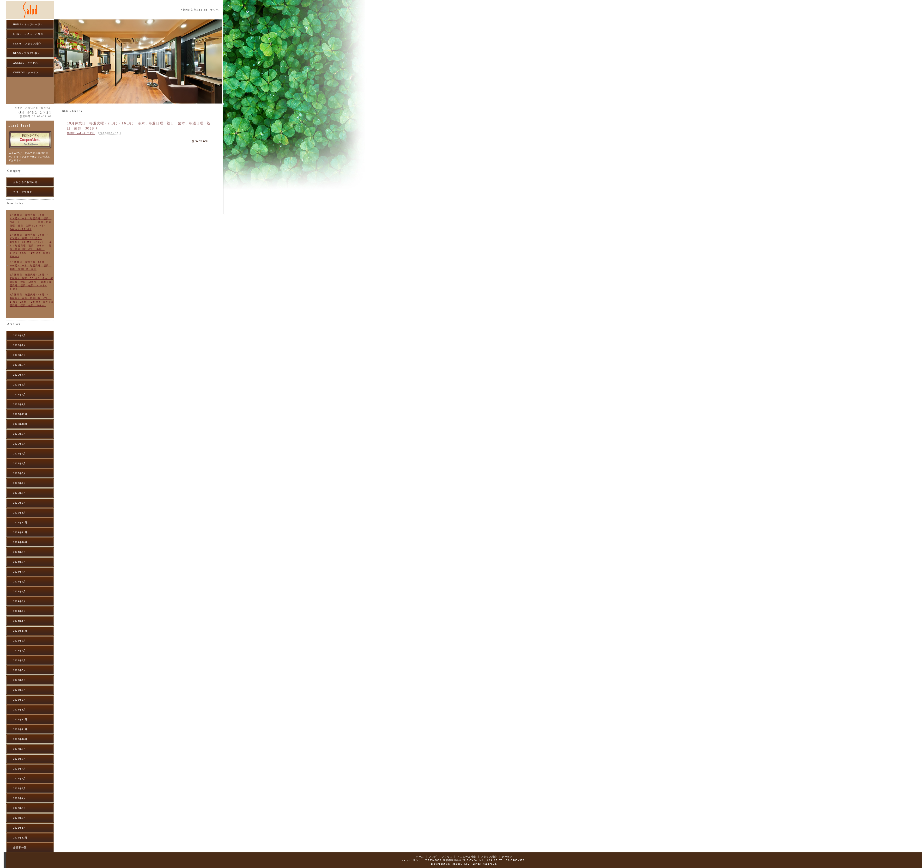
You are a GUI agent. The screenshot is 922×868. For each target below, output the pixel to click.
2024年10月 (20, 542)
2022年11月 (20, 729)
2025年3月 (19, 493)
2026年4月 (19, 374)
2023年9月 (19, 640)
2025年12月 (20, 414)
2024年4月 (19, 591)
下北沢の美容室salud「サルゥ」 (200, 9)
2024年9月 (19, 552)
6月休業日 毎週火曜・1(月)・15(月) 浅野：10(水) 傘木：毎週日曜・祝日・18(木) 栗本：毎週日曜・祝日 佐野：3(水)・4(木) (31, 281)
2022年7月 (19, 768)
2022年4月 (19, 798)
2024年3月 (19, 601)
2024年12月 (20, 522)
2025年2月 (19, 502)
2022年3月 (19, 808)
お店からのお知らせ (25, 182)
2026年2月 (19, 394)
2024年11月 (20, 532)
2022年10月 (20, 739)
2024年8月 (19, 562)
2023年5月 (19, 670)
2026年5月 (19, 365)
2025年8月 (19, 443)
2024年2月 (19, 611)
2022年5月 (19, 788)
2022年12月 (20, 719)
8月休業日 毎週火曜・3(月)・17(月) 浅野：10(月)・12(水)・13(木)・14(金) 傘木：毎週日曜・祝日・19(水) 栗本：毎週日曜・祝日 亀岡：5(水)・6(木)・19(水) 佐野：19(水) (31, 245)
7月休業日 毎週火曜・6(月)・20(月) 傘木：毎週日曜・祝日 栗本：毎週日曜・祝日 (30, 265)
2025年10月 (20, 424)
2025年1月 (19, 512)
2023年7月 (19, 650)
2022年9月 (19, 749)
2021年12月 (20, 837)
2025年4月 (19, 483)
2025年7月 (19, 453)
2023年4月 (19, 680)
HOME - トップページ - (27, 24)
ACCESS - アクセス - (26, 62)
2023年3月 (19, 690)
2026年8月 (19, 335)
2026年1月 (19, 404)
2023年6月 (19, 660)
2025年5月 (19, 473)
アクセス (447, 856)
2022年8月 (19, 759)
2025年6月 (19, 463)
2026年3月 (19, 384)
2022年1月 (19, 827)
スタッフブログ (22, 192)
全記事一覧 (20, 847)
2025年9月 (19, 434)
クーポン (507, 856)
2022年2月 (19, 818)
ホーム (420, 856)
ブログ (433, 856)
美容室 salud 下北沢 (81, 133)
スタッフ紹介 (489, 856)
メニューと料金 (466, 856)
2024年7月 (19, 571)
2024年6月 (19, 581)
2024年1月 (19, 621)
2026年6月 (19, 355)
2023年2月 (19, 699)
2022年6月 (19, 778)
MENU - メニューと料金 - (29, 34)
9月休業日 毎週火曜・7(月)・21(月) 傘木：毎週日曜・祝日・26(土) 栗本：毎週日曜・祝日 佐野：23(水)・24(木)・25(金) (30, 222)
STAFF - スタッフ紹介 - (28, 43)
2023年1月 (19, 709)
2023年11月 (20, 631)
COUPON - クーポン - (27, 72)
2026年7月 (19, 345)
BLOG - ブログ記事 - (26, 53)
